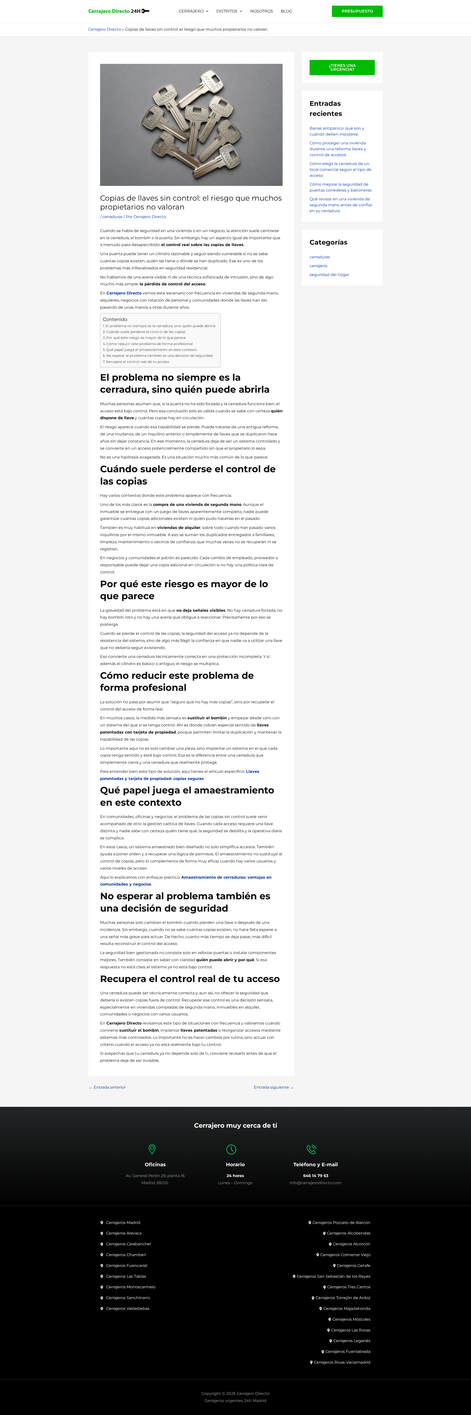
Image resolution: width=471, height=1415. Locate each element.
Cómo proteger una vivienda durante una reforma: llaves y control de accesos (338, 149)
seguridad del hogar (329, 274)
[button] (206, 11)
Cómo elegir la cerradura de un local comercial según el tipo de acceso (340, 169)
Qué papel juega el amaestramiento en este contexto (151, 349)
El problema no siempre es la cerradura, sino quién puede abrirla (160, 326)
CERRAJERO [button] (191, 11)
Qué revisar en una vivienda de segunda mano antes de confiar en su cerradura (341, 205)
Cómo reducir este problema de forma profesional (149, 344)
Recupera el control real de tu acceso (137, 362)
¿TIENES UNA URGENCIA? (342, 67)
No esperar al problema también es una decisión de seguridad (159, 355)
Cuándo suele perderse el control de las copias (145, 332)
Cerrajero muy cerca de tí (235, 1125)
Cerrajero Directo (104, 29)
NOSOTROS (261, 11)
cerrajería (318, 266)
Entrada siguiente (274, 1087)
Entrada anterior (107, 1087)
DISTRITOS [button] (226, 11)
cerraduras (112, 216)
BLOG (286, 11)
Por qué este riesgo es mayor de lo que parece (146, 337)
